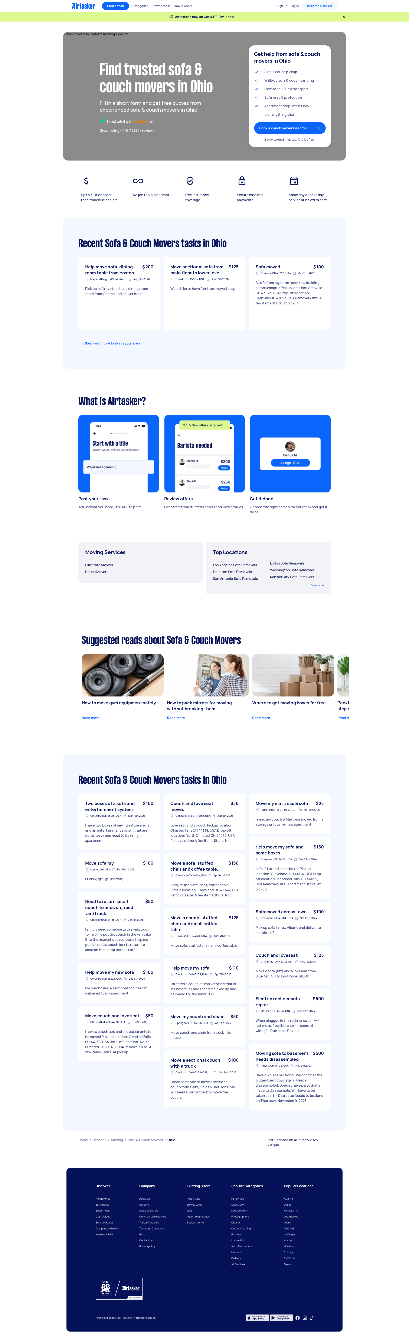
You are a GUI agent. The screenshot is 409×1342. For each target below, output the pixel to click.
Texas (287, 1264)
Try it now (226, 17)
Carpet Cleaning (241, 1228)
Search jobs (102, 1210)
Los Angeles (291, 1216)
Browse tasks (194, 1204)
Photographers (240, 1216)
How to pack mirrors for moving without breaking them (199, 706)
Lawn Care (237, 1204)
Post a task (115, 6)
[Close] (344, 17)
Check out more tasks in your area (112, 343)
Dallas (287, 1204)
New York (289, 1228)
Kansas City (291, 1210)
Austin (288, 1240)
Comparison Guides (107, 1228)
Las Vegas (289, 1234)
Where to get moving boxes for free (289, 703)
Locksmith (237, 1240)
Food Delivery (239, 1210)
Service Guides (104, 1222)
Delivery (236, 1258)
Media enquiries (148, 1210)
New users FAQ (104, 1234)
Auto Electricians (241, 1246)
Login (190, 1210)
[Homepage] (83, 6)
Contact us (146, 1240)
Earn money (102, 1204)
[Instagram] (305, 1318)
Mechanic (237, 1252)
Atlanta (288, 1198)
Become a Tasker (319, 6)
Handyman (237, 1198)
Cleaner (236, 1222)
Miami (287, 1222)
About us (144, 1198)
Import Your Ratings (198, 1216)
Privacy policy (147, 1246)
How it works (103, 1198)
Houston (289, 1246)
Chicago (289, 1252)
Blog (141, 1234)
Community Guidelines (152, 1216)
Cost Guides (103, 1216)
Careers (144, 1204)
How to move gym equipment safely (119, 703)
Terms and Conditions (152, 1228)
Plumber (236, 1234)
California (289, 1258)
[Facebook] (297, 1317)
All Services (238, 1264)
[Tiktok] (312, 1318)
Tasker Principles (149, 1222)
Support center (196, 1222)
